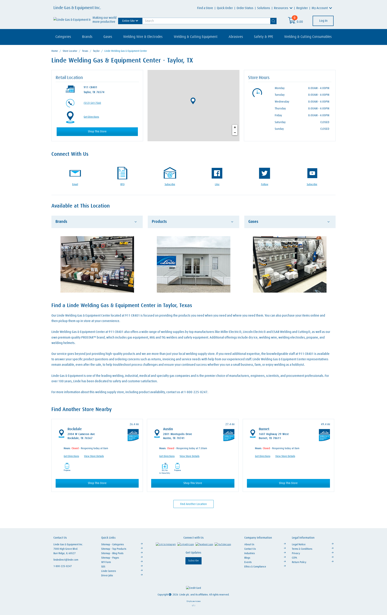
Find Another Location (193, 504)
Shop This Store (97, 131)
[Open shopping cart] (292, 21)
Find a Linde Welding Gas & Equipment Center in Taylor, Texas (121, 305)
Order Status (245, 8)
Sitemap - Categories (112, 544)
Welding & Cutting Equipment (195, 37)
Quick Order (225, 8)
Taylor (96, 51)
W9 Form (106, 562)
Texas (85, 51)
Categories (63, 37)
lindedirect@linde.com (65, 560)
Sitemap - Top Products (113, 549)
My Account (320, 8)
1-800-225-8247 (62, 566)
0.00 (300, 21)
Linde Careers (108, 571)
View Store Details (94, 456)
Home (54, 51)
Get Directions (91, 117)
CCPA (294, 558)
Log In (323, 20)
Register (302, 8)
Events (248, 562)
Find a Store (205, 8)
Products (159, 222)
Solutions (263, 8)
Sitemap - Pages (110, 558)
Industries (249, 553)
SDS (103, 566)
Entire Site (128, 20)
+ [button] (235, 127)
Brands (87, 37)
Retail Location (69, 78)
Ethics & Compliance (255, 566)
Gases (107, 37)
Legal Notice (299, 544)
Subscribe (193, 560)
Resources (281, 8)
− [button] (235, 132)
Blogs (247, 558)
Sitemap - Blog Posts (112, 553)
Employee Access (194, 601)
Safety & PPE (263, 37)
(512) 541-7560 (92, 103)
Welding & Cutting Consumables (308, 37)
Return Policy (299, 562)
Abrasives (236, 37)
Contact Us (250, 549)
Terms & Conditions (302, 549)
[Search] (273, 21)
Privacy (296, 553)
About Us (249, 544)
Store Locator (70, 51)
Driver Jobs (107, 575)
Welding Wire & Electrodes (142, 37)
